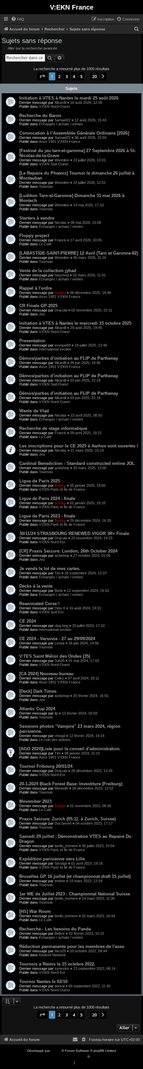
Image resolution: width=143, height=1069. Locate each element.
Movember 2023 (35, 801)
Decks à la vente (36, 586)
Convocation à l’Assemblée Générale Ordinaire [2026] (74, 133)
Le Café (45, 244)
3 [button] (67, 76)
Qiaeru (96, 1056)
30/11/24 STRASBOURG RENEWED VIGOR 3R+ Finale (74, 533)
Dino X (60, 608)
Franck (60, 240)
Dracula (61, 310)
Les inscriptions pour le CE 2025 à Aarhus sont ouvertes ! (78, 445)
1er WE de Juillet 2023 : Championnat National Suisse (74, 893)
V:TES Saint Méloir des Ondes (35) (54, 656)
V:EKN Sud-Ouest (53, 164)
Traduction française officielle (64, 1056)
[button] (42, 76)
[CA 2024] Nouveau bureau (46, 673)
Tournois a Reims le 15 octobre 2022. (57, 964)
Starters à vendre (36, 218)
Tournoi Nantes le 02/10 (43, 981)
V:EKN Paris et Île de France (62, 489)
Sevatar (61, 863)
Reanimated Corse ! (39, 603)
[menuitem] (17, 19)
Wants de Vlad (34, 410)
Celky (59, 678)
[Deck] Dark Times (38, 691)
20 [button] (94, 76)
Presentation (32, 340)
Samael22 (63, 120)
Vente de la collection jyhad (47, 270)
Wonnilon (62, 160)
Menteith (61, 788)
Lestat (60, 643)
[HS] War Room (35, 911)
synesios (62, 968)
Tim (58, 573)
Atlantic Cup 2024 (37, 708)
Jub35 (60, 661)
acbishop (62, 468)
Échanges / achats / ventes (61, 124)
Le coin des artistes (55, 740)
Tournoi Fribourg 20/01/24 (45, 766)
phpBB (56, 1050)
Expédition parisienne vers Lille (52, 858)
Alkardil (60, 102)
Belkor (60, 933)
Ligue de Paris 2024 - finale (47, 498)
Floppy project (34, 235)
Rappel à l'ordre (35, 288)
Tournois (46, 186)
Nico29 (60, 951)
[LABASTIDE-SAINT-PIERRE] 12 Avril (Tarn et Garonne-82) (78, 253)
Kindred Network (52, 955)
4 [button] (74, 76)
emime (60, 881)
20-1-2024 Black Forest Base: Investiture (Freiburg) (70, 783)
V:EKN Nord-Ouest (54, 106)
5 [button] (81, 76)
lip (56, 713)
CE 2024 (27, 621)
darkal (60, 986)
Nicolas (61, 223)
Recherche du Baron (40, 115)
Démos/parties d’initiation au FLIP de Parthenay (68, 358)
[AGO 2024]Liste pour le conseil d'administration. (70, 748)
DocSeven (63, 823)
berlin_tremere (66, 846)
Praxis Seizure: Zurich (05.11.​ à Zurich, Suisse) (67, 818)
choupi (60, 736)
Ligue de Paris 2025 (39, 480)
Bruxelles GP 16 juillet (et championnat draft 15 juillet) (75, 876)
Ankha (60, 293)
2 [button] (59, 76)
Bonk (59, 591)
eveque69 (63, 345)
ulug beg (61, 626)
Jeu (42, 314)
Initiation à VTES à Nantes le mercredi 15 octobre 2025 (75, 323)
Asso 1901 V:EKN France (59, 142)
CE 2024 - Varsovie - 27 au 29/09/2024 (57, 638)
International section (55, 349)
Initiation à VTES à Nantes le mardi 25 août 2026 (68, 98)
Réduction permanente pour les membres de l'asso (71, 946)
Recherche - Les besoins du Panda (55, 928)
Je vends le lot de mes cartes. (49, 568)
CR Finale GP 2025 (38, 305)
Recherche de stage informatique (53, 428)
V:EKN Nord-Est (52, 542)
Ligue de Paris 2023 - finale (47, 516)
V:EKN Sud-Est (51, 612)
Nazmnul (62, 275)
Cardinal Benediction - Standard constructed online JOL (77, 463)
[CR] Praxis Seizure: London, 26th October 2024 (68, 551)
